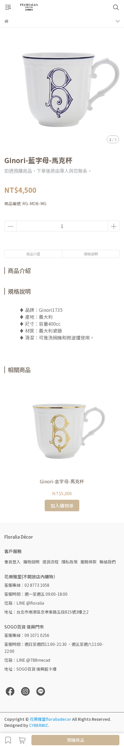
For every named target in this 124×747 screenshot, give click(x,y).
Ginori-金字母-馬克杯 (62, 481)
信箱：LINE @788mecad (27, 660)
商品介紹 (33, 253)
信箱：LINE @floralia (24, 603)
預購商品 (75, 740)
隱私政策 (69, 562)
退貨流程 (50, 562)
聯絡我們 (107, 562)
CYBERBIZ (38, 725)
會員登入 (12, 562)
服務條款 (88, 562)
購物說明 (31, 562)
